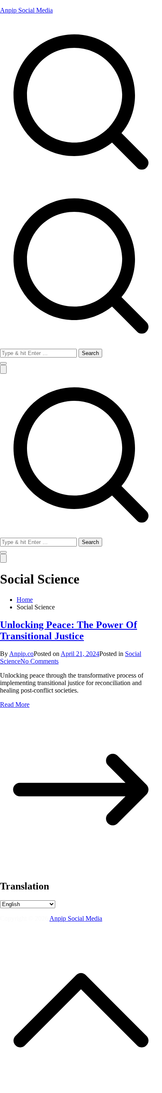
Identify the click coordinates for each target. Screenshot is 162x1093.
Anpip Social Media (26, 10)
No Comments (39, 661)
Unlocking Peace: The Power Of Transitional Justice (68, 630)
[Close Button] (3, 558)
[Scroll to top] (81, 1089)
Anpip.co (21, 653)
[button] (3, 363)
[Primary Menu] (3, 369)
